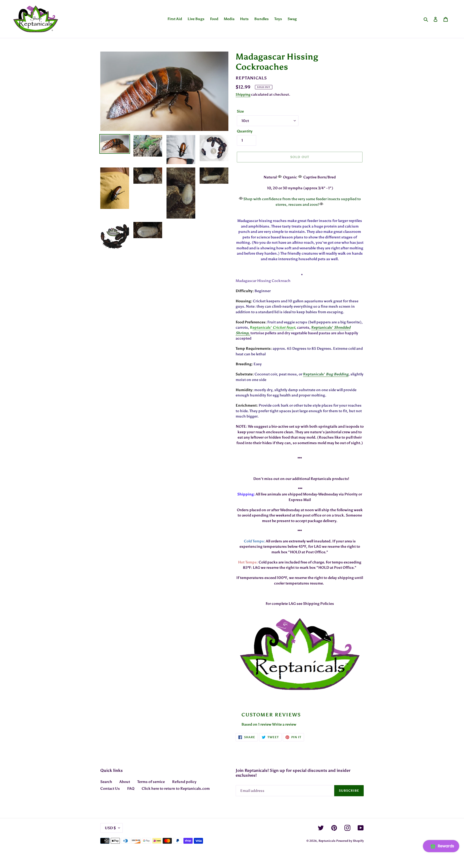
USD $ (110, 828)
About (124, 782)
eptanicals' (263, 327)
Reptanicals (327, 840)
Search (106, 782)
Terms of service (151, 782)
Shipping (243, 94)
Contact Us (110, 788)
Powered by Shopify (350, 840)
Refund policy (184, 782)
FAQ (130, 788)
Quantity (245, 131)
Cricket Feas (283, 327)
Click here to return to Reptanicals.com (176, 788)
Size (240, 111)
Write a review (284, 724)
